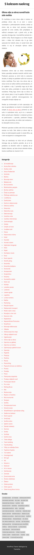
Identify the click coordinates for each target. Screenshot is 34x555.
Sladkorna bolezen (9, 413)
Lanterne (6, 290)
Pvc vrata (7, 384)
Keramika (7, 263)
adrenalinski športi (25, 497)
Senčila (6, 403)
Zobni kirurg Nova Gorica (12, 489)
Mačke (6, 300)
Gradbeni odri (8, 229)
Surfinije (6, 434)
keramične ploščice (23, 505)
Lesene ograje (8, 292)
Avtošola (6, 174)
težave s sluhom (20, 532)
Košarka (6, 277)
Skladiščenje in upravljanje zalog (14, 411)
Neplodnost (7, 319)
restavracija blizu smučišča (20, 524)
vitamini (23, 534)
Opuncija (6, 350)
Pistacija (6, 355)
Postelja (6, 371)
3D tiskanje (15, 497)
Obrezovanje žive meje (11, 332)
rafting (18, 521)
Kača (5, 248)
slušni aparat (22, 527)
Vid (5, 460)
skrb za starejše (12, 527)
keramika (14, 505)
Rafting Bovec (8, 387)
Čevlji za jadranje (9, 192)
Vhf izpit (6, 458)
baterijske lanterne (8, 500)
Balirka (6, 177)
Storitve (6, 429)
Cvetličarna (7, 198)
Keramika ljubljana (10, 266)
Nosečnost (7, 324)
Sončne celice (8, 421)
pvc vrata (25, 519)
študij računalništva (16, 537)
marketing (18, 511)
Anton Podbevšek (9, 171)
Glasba (6, 224)
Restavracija (8, 392)
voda (27, 534)
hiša (22, 503)
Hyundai (6, 240)
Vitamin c (7, 463)
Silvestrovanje (8, 408)
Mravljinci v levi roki (10, 313)
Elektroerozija (8, 213)
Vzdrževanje (7, 471)
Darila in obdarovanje (10, 203)
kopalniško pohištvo (8, 508)
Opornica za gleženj (10, 342)
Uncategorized (8, 455)
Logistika (7, 295)
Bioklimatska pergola (10, 187)
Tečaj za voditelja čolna (11, 447)
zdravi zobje (5, 537)
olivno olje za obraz (14, 110)
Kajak (5, 250)
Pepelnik (6, 353)
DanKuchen (7, 200)
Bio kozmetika (8, 185)
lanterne (21, 508)
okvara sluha (25, 513)
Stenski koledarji (9, 426)
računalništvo (6, 524)
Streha (6, 432)
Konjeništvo (7, 274)
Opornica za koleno (10, 345)
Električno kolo (8, 211)
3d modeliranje (8, 164)
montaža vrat (26, 511)
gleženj (18, 503)
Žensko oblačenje (9, 479)
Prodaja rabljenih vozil (11, 379)
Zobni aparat (8, 487)
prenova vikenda (7, 519)
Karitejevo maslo (9, 253)
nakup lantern (6, 513)
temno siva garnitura (8, 532)
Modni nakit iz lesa (9, 311)
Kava (5, 256)
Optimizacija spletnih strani (12, 347)
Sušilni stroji (8, 437)
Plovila (6, 361)
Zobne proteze (8, 484)
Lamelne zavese (9, 287)
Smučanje (7, 418)
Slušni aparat (8, 416)
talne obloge (6, 529)
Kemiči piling (8, 261)
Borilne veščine (8, 190)
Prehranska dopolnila (10, 376)
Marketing (7, 303)
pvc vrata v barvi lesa (8, 521)
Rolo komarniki (8, 397)
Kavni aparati (8, 258)
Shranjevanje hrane (10, 405)
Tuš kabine (7, 453)
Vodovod (6, 466)
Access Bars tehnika (10, 166)
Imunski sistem (8, 242)
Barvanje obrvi (8, 179)
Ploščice (6, 358)
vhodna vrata (15, 534)
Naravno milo (8, 316)
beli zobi (17, 500)
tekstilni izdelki (15, 529)
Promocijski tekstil (9, 382)
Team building (8, 442)
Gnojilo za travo (9, 227)
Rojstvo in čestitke (9, 395)
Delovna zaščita (9, 206)
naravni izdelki (16, 513)
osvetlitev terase (20, 516)
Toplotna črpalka (9, 450)
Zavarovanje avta (9, 476)
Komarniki (7, 269)
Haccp (6, 232)
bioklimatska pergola (8, 503)
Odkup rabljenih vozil (10, 334)
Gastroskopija (8, 221)
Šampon (6, 400)
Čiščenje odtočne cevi (11, 195)
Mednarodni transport (11, 308)
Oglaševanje (8, 337)
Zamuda (6, 474)
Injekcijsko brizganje (10, 245)
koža (16, 508)
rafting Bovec (25, 521)
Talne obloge (8, 439)
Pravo (5, 374)
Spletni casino (8, 424)
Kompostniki (8, 271)
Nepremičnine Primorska (11, 321)
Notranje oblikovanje (10, 326)
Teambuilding (8, 445)
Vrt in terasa (8, 468)
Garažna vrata (8, 216)
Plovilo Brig (7, 363)
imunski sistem (6, 505)
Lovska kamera (8, 298)
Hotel (5, 237)
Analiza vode (8, 169)
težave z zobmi (6, 534)
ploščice (28, 516)
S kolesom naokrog (17, 4)
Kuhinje (6, 284)
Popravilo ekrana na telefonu (13, 366)
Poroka (6, 368)
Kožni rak (7, 282)
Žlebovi (6, 481)
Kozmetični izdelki (9, 279)
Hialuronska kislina (10, 235)
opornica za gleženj (8, 516)
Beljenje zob (7, 182)
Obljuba (6, 329)
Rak (5, 389)
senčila (4, 527)
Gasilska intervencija (10, 219)
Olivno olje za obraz (10, 340)
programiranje (17, 519)
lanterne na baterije (8, 511)
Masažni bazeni (8, 305)
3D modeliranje (6, 497)
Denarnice (7, 208)
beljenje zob (24, 500)
